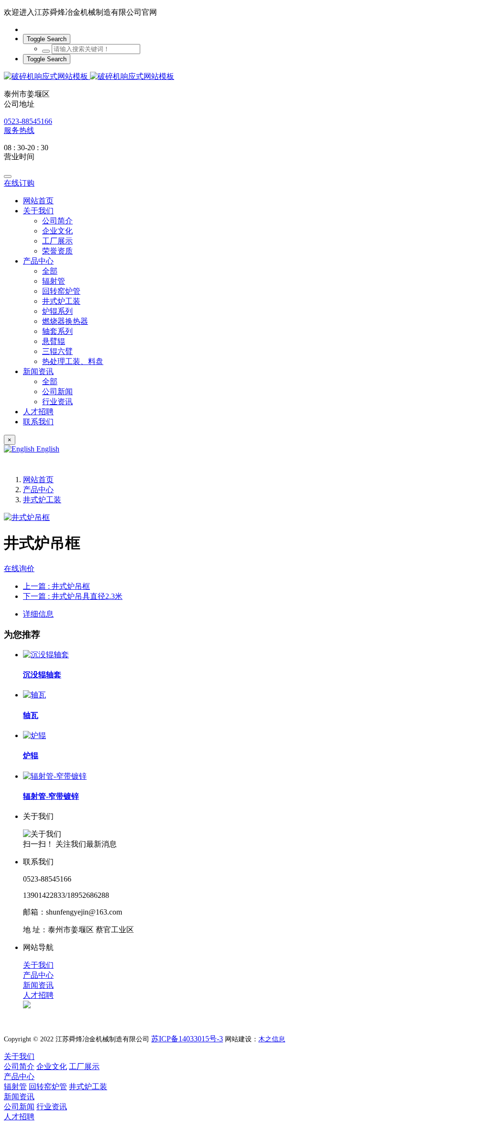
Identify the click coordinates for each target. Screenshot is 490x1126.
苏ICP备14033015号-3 (187, 1039)
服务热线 (19, 130)
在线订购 (19, 183)
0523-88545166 (28, 121)
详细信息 (38, 614)
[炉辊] (34, 735)
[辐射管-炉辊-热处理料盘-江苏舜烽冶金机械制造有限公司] (245, 77)
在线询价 (19, 568)
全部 (49, 271)
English (46, 449)
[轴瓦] (34, 695)
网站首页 (38, 201)
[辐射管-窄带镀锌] (55, 776)
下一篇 (72, 596)
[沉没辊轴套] (46, 655)
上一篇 (56, 586)
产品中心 (38, 490)
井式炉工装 (42, 500)
